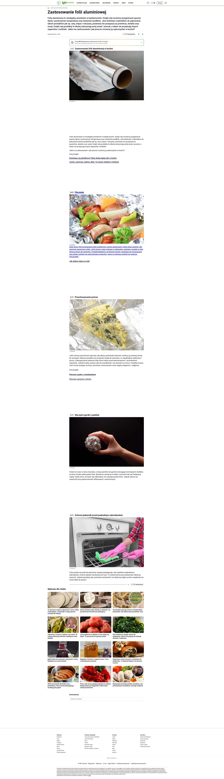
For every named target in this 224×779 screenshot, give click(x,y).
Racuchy (114, 752)
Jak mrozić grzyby (89, 738)
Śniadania (59, 737)
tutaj (90, 775)
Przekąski (59, 742)
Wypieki (130, 3)
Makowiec (114, 740)
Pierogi (58, 748)
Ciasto (113, 737)
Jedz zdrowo (106, 3)
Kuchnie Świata (94, 3)
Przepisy (116, 3)
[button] (153, 3)
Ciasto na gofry (143, 744)
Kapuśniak (142, 740)
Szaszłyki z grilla (88, 746)
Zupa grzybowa (60, 750)
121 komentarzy (130, 34)
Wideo (124, 3)
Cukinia (86, 742)
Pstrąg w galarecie (61, 752)
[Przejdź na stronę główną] (59, 4)
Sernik (113, 738)
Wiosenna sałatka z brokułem (92, 748)
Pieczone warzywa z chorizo (80, 379)
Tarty (113, 746)
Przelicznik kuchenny (145, 746)
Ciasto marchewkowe (145, 737)
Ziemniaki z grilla (89, 744)
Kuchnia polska (82, 3)
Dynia (86, 740)
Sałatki (58, 740)
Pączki (113, 750)
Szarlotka (114, 742)
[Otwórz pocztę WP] (148, 2)
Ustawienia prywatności (138, 763)
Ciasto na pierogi (144, 738)
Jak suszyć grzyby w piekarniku (92, 737)
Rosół (58, 746)
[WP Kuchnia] (69, 2)
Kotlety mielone (60, 744)
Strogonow (142, 742)
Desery (113, 744)
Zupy (58, 738)
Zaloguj (160, 3)
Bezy (113, 748)
